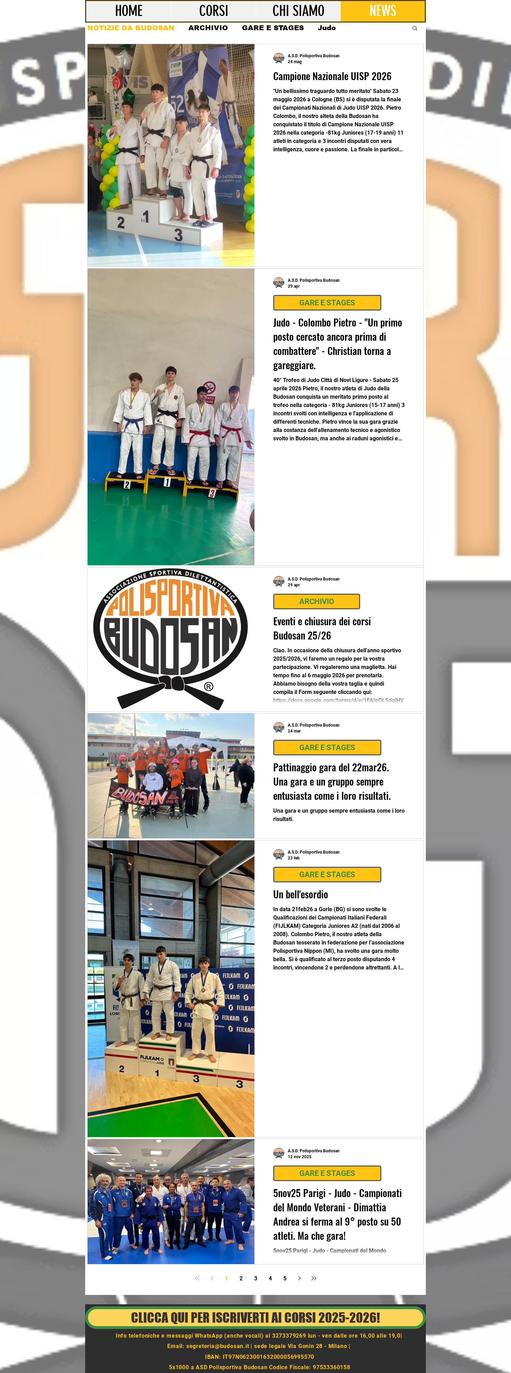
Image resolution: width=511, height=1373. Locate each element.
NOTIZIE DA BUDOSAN (131, 28)
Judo (327, 28)
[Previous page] (211, 1278)
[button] (415, 28)
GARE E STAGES (273, 28)
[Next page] (299, 1278)
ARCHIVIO (208, 28)
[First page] (197, 1278)
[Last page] (314, 1278)
